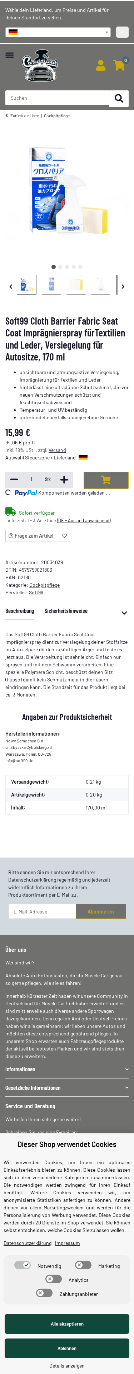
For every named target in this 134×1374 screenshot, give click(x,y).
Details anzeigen (67, 1366)
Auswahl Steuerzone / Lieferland (41, 457)
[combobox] (58, 32)
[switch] (22, 1265)
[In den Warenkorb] (106, 480)
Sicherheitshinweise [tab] (66, 610)
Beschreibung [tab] (19, 610)
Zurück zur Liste (24, 115)
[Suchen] (119, 98)
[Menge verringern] (14, 480)
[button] (100, 66)
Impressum (67, 1243)
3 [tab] (67, 267)
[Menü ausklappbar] (9, 51)
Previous (11, 286)
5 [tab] (80, 267)
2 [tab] (60, 267)
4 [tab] (74, 267)
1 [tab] (53, 267)
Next (123, 286)
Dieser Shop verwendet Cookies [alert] (67, 1144)
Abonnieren (101, 911)
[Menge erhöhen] (64, 480)
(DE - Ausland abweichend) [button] (83, 520)
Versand (57, 450)
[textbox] (58, 32)
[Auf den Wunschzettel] (64, 536)
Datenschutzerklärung (32, 880)
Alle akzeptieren (67, 1324)
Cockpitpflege (44, 585)
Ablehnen (67, 1348)
